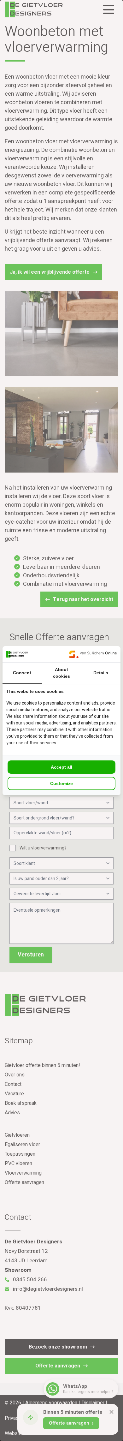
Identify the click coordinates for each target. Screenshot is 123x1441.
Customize (61, 783)
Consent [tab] (22, 672)
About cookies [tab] (61, 673)
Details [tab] (100, 672)
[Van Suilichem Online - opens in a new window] (93, 654)
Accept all (61, 767)
